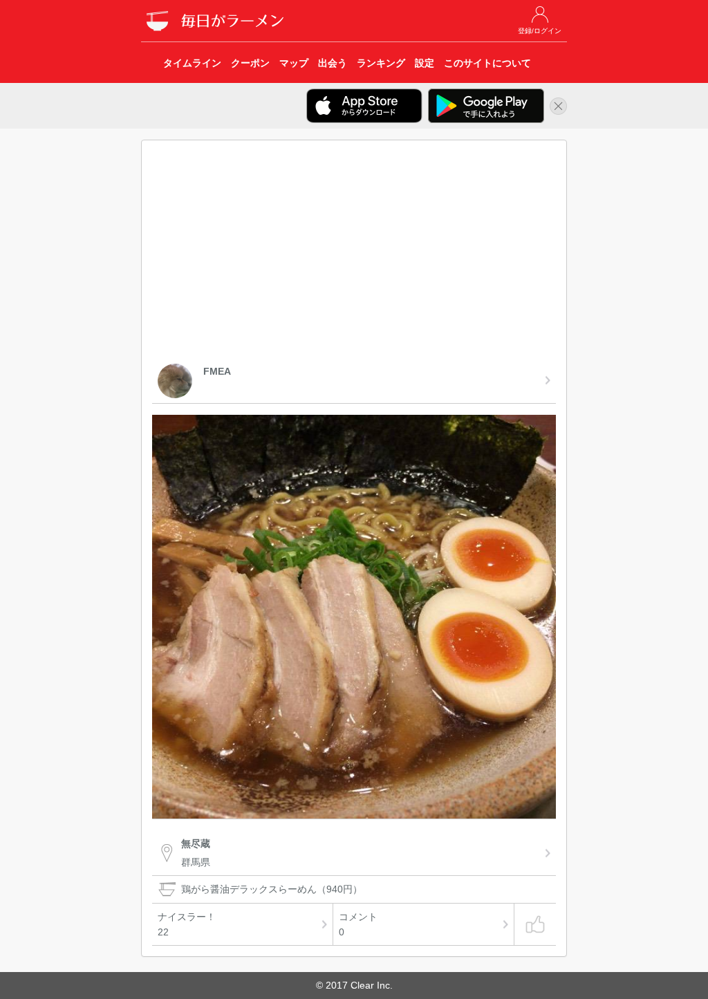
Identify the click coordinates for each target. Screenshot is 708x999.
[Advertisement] (354, 254)
